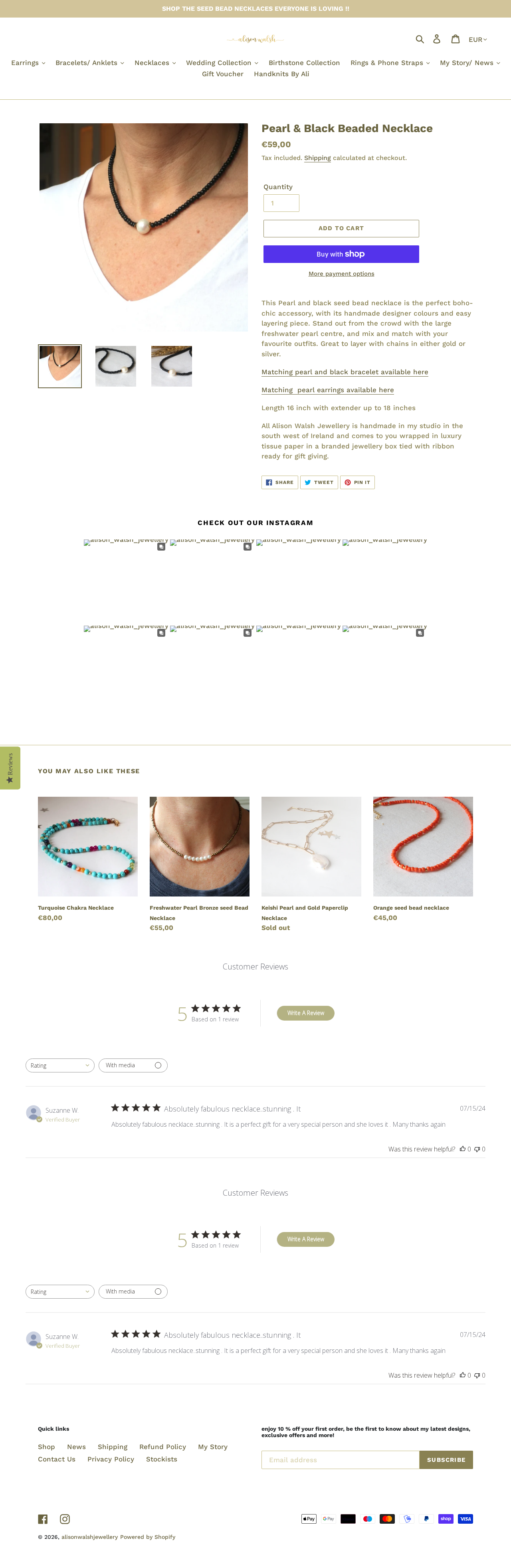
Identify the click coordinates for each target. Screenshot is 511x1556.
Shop (46, 1447)
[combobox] (60, 1065)
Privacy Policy (110, 1459)
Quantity (278, 187)
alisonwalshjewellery (89, 1537)
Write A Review (305, 1013)
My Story (213, 1447)
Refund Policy (162, 1447)
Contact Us (56, 1459)
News (76, 1447)
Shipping (317, 158)
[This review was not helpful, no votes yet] (477, 1149)
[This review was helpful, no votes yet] (462, 1149)
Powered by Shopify (147, 1537)
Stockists (161, 1459)
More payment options (341, 273)
